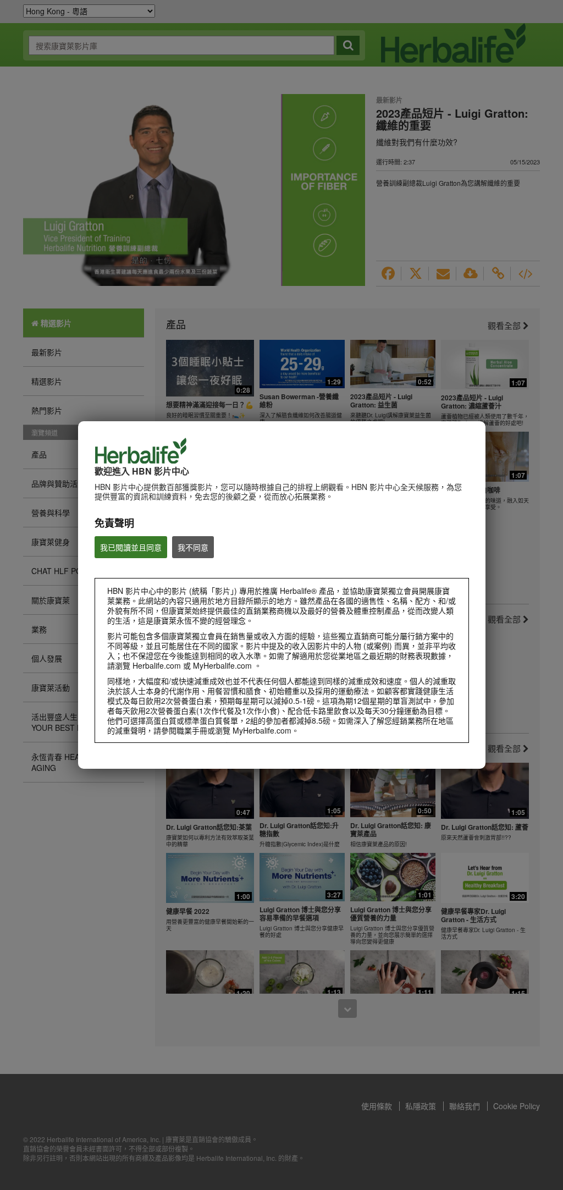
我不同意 (193, 547)
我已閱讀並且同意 (131, 547)
